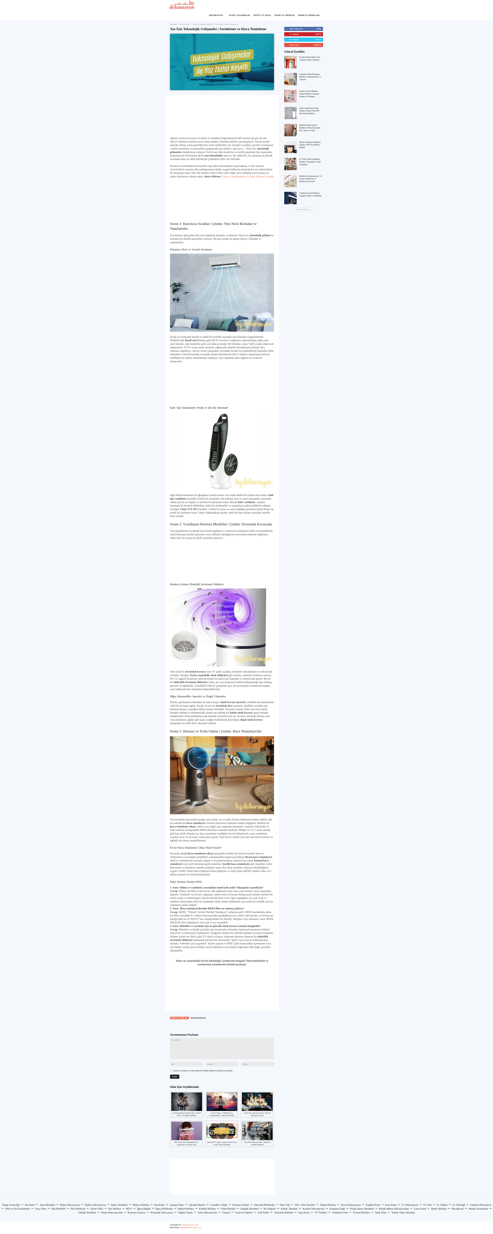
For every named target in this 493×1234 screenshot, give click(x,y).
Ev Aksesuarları (184, 24)
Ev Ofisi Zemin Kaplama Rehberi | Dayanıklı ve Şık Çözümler (310, 162)
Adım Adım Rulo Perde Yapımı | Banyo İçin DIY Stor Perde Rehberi (309, 111)
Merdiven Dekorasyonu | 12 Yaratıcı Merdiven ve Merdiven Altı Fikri (310, 179)
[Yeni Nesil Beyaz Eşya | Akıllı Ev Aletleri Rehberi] (257, 1131)
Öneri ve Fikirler (284, 15)
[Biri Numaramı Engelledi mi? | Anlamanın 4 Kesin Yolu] (186, 1131)
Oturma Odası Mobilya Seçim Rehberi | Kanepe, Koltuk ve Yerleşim (309, 94)
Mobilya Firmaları (309, 15)
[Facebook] (188, 1025)
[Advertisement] (222, 116)
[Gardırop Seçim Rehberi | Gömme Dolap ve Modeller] (290, 198)
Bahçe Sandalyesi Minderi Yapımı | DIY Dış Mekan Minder (310, 145)
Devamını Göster (303, 209)
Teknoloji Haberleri (198, 1018)
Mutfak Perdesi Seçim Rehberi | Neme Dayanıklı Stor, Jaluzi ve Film (309, 128)
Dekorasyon (216, 15)
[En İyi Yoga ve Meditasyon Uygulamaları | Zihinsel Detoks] (222, 1101)
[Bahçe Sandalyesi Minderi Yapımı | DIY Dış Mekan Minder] (290, 147)
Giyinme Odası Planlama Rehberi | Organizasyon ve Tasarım (310, 77)
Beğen (319, 29)
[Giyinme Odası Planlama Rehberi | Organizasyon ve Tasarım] (290, 79)
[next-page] (223, 1151)
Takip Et (318, 34)
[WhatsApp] (205, 1025)
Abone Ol (317, 45)
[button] (320, 5)
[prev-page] (219, 1151)
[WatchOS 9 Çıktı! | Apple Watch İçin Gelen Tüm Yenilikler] (222, 1131)
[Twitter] (194, 1025)
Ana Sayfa (173, 24)
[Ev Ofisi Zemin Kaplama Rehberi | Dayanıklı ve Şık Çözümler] (290, 164)
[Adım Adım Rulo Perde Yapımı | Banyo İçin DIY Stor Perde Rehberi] (290, 113)
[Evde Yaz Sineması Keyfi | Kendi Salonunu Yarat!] (257, 1101)
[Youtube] (321, 1227)
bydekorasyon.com (190, 1225)
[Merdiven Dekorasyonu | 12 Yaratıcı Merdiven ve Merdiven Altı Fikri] (290, 181)
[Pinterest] (199, 1025)
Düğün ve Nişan (262, 15)
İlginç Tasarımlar (239, 15)
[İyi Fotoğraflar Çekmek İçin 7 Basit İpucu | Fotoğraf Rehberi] (186, 1101)
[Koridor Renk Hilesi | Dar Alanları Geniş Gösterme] (290, 62)
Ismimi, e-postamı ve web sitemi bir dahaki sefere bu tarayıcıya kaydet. (203, 1070)
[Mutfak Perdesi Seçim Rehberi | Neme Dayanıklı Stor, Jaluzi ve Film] (290, 130)
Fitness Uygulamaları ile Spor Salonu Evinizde (248, 176)
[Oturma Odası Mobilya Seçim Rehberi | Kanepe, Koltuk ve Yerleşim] (290, 96)
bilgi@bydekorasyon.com (190, 1227)
